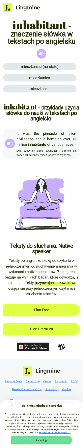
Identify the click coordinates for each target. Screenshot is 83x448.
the (36, 133)
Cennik (47, 381)
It (18, 133)
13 (74, 139)
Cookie (66, 389)
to (59, 139)
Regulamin (61, 381)
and (38, 139)
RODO (74, 381)
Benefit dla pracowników (27, 389)
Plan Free (41, 310)
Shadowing (52, 389)
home (51, 139)
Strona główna (13, 381)
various (57, 144)
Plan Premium (41, 329)
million (22, 144)
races (69, 144)
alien (72, 133)
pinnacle (50, 133)
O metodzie (32, 381)
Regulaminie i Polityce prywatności (55, 432)
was (26, 133)
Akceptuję (41, 440)
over (66, 139)
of (62, 133)
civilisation (25, 139)
